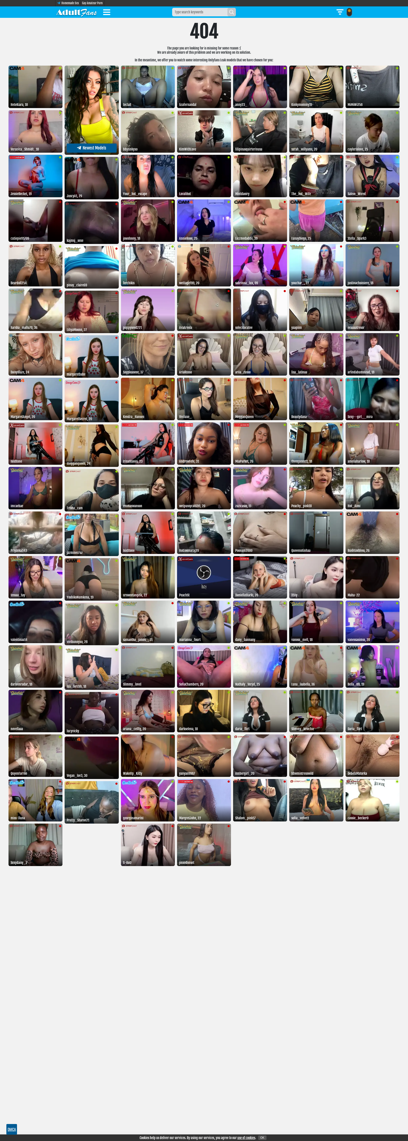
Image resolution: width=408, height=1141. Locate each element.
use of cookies (246, 1138)
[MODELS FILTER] (340, 12)
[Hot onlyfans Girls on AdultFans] (76, 12)
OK (262, 1137)
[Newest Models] (92, 153)
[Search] (231, 12)
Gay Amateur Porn (92, 3)
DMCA (12, 1129)
